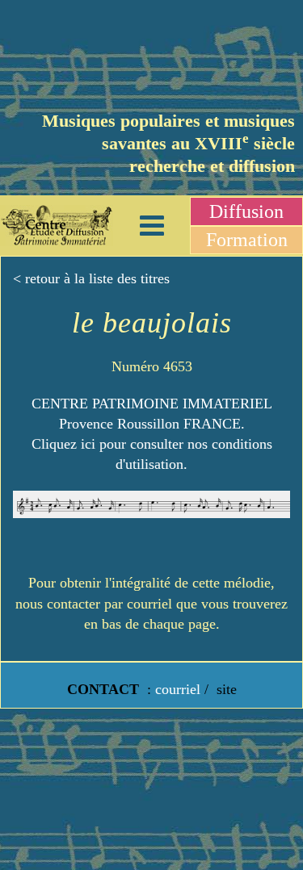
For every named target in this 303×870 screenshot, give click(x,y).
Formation (247, 239)
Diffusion (246, 211)
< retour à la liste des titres (91, 278)
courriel (177, 689)
